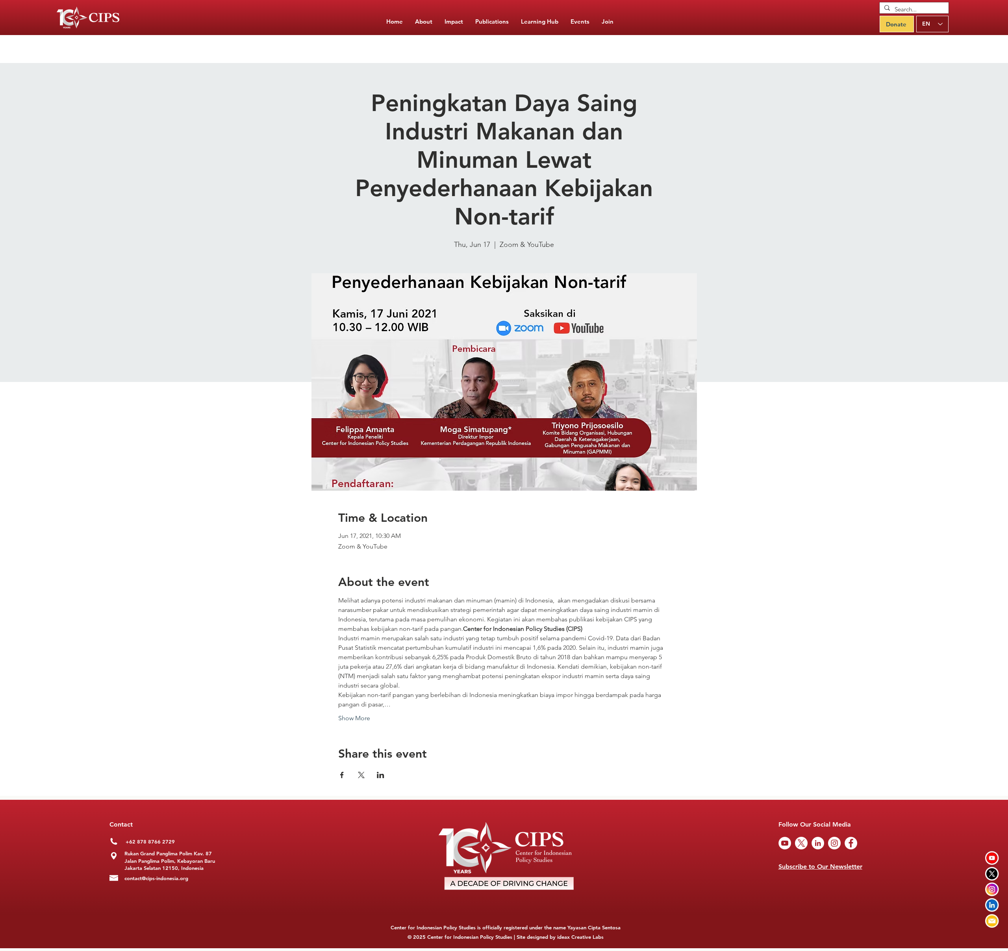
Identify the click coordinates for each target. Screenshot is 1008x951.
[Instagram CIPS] (992, 889)
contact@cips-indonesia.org (156, 878)
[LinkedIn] (818, 843)
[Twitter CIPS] (992, 874)
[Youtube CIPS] (992, 858)
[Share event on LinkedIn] (380, 775)
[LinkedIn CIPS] (992, 905)
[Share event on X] (361, 775)
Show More (354, 718)
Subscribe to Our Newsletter (820, 866)
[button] (492, 22)
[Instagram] (834, 843)
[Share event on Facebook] (342, 775)
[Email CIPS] (992, 921)
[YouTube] (784, 843)
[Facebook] (851, 843)
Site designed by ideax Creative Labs (560, 937)
